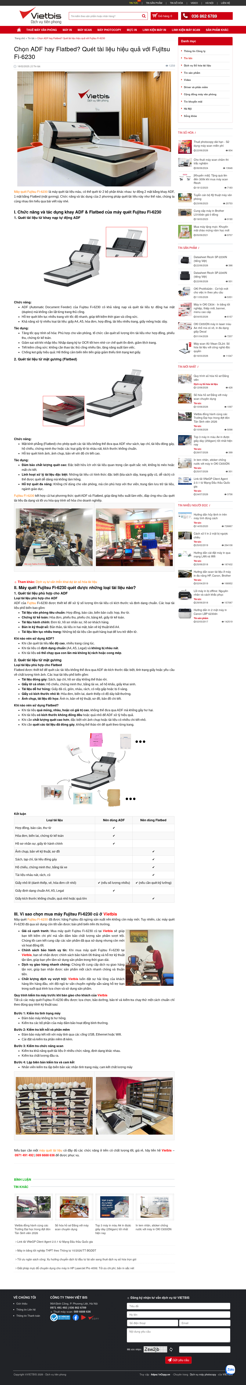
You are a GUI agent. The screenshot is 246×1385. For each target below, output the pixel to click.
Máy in (67, 30)
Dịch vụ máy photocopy (203, 1374)
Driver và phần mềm (196, 87)
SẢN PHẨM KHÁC (217, 30)
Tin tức (188, 58)
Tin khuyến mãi (193, 101)
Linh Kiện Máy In (154, 30)
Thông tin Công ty (194, 51)
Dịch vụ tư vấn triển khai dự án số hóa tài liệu (67, 581)
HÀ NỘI (209, 2)
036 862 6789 (204, 16)
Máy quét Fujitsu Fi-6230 (31, 191)
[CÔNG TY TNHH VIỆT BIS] (40, 15)
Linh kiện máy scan (186, 30)
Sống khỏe (190, 116)
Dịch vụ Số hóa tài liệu (197, 65)
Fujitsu (31, 603)
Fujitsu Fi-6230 (24, 495)
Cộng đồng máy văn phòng (200, 94)
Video (187, 80)
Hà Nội (188, 108)
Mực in (132, 30)
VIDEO (194, 2)
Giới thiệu (21, 1303)
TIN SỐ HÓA (176, 2)
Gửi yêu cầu (181, 1360)
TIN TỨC (133, 2)
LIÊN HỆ (225, 2)
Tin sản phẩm (192, 73)
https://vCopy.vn (160, 1374)
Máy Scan (85, 30)
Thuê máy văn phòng (41, 30)
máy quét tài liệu (50, 1150)
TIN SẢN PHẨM (154, 2)
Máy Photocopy (109, 30)
